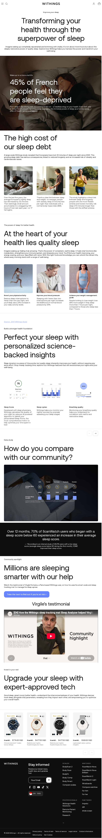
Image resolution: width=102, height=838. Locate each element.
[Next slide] (94, 239)
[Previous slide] (88, 239)
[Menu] (2, 3)
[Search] (6, 3)
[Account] (92, 3)
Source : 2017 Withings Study (15, 363)
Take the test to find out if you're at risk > (26, 654)
